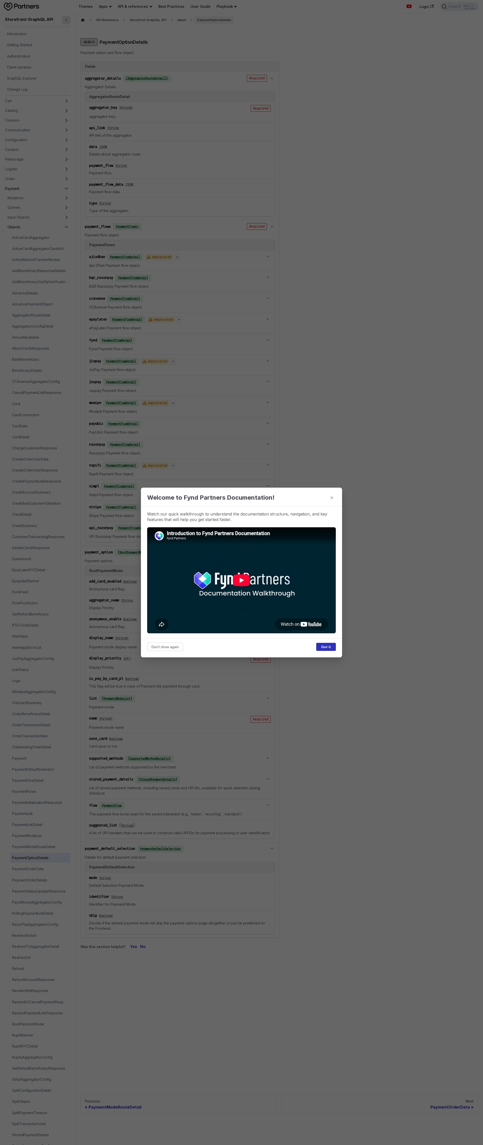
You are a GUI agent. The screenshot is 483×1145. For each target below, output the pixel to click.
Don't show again (165, 647)
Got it (326, 647)
